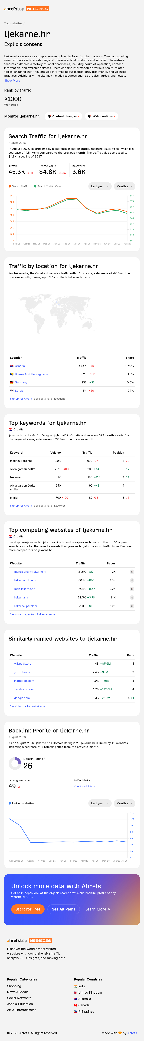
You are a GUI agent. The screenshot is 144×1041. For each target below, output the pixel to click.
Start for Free (27, 909)
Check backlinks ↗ (84, 786)
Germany (21, 382)
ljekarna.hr (21, 597)
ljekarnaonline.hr (25, 580)
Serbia (19, 390)
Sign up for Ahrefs (21, 398)
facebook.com (24, 689)
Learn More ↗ (98, 909)
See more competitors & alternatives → (32, 614)
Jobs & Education (20, 1004)
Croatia (20, 366)
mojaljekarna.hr (24, 589)
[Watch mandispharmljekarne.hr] (132, 572)
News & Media (17, 992)
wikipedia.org (22, 663)
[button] (45, 759)
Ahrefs (132, 1033)
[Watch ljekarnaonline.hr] (132, 580)
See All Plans (63, 909)
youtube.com (23, 672)
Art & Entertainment (21, 1010)
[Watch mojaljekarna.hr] (132, 589)
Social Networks (19, 998)
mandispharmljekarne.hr (30, 571)
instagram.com (24, 680)
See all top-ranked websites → (27, 706)
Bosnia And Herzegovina (31, 374)
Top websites (13, 23)
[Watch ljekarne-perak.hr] (132, 606)
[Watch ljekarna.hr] (132, 597)
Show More (12, 80)
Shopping (14, 986)
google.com (22, 698)
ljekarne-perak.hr (25, 606)
